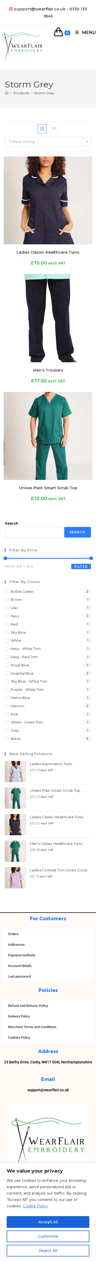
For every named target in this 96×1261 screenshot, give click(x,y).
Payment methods (21, 955)
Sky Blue (18, 632)
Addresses (16, 945)
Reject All (48, 1250)
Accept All (48, 1222)
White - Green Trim (27, 722)
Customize (48, 1236)
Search (11, 523)
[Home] (6, 93)
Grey (15, 730)
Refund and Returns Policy (28, 1006)
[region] (48, 1212)
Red (14, 624)
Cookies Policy (19, 1038)
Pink (14, 714)
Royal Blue (20, 665)
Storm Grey (44, 93)
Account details (20, 966)
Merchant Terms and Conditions (32, 1027)
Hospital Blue (22, 673)
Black (16, 738)
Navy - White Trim (26, 648)
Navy (15, 616)
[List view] (53, 128)
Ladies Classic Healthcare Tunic (48, 252)
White (16, 640)
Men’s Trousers (48, 370)
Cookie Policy (35, 1206)
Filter (81, 567)
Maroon (17, 706)
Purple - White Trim (27, 689)
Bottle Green (22, 591)
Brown (16, 599)
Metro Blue (20, 698)
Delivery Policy (19, 1016)
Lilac (14, 608)
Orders (13, 934)
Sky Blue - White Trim (29, 681)
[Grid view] (42, 128)
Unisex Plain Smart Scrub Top (48, 487)
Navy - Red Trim (24, 657)
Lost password (19, 976)
